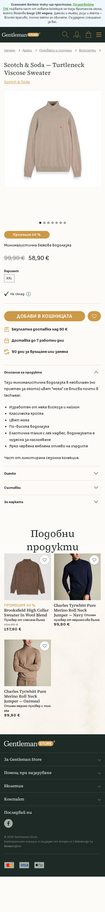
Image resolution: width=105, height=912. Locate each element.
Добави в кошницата (44, 316)
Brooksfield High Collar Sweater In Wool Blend (26, 612)
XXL (9, 278)
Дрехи (27, 50)
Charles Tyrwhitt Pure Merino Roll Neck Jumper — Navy (75, 610)
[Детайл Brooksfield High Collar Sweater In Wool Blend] (27, 576)
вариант (11, 271)
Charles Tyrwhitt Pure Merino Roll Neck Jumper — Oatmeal (25, 696)
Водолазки (87, 50)
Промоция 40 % (27, 234)
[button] (40, 223)
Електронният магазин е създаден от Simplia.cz (38, 842)
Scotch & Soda (17, 82)
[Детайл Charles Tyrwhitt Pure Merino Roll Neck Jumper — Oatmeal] (27, 662)
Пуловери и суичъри (55, 50)
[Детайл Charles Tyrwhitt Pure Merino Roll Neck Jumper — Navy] (77, 576)
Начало (9, 50)
